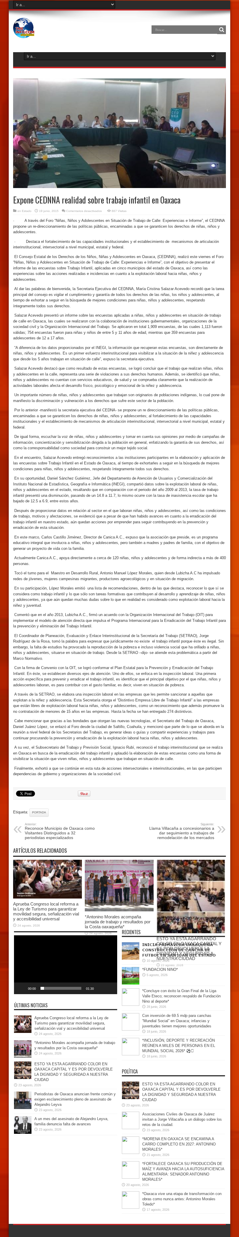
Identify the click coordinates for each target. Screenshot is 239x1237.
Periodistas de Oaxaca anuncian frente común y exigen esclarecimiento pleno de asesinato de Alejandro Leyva (75, 1099)
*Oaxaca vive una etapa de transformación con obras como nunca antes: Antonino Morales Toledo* (182, 1199)
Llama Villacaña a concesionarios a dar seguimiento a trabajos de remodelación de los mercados (181, 831)
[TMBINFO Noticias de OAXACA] (23, 34)
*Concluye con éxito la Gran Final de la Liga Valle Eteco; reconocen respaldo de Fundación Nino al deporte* (181, 996)
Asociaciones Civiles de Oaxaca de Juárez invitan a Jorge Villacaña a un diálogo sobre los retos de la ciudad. (182, 1119)
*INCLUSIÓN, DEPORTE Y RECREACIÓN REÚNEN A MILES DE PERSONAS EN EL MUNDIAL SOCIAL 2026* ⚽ (178, 1045)
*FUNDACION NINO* (160, 969)
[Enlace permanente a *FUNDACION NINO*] (130, 983)
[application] (65, 964)
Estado (26, 211)
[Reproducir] (21, 988)
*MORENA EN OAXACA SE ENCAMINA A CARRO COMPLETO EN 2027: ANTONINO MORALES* (179, 1144)
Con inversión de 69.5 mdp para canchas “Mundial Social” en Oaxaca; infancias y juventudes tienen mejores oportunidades (176, 1020)
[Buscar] (221, 29)
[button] (65, 964)
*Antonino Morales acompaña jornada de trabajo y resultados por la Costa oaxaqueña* (117, 921)
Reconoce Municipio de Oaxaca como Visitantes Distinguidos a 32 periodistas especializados (60, 831)
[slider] (61, 988)
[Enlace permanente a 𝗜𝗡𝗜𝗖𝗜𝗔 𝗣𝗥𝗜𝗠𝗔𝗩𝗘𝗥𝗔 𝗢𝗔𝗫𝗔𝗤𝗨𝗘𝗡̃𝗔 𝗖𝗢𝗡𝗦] (130, 958)
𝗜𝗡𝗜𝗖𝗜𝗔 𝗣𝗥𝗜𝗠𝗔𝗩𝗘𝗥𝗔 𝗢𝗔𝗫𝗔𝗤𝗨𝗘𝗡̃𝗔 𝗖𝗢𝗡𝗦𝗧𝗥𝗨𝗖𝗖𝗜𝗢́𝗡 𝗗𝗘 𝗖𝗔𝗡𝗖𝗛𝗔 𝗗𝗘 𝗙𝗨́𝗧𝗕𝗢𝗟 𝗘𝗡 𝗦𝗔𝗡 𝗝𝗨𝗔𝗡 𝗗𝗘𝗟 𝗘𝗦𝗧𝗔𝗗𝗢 (179, 950)
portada (39, 812)
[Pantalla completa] (110, 988)
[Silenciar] (100, 988)
